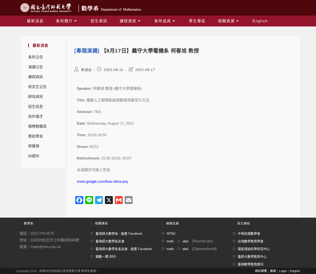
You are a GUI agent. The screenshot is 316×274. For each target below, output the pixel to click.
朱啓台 (86, 70)
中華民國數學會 (249, 233)
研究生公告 (37, 87)
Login (283, 271)
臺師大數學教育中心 (252, 256)
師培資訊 (35, 96)
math (170, 241)
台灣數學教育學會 (250, 241)
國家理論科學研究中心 (254, 249)
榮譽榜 (33, 146)
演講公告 (35, 67)
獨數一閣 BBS (106, 256)
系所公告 (35, 57)
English (295, 271)
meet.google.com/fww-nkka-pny (102, 181)
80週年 (34, 156)
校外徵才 (35, 116)
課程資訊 (35, 77)
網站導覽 (261, 271)
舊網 (273, 271)
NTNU (171, 233)
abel (185, 241)
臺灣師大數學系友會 (110, 241)
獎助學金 (35, 136)
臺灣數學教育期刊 (250, 264)
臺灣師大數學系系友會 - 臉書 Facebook (124, 249)
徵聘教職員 (37, 126)
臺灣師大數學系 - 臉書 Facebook (119, 233)
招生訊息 (35, 106)
